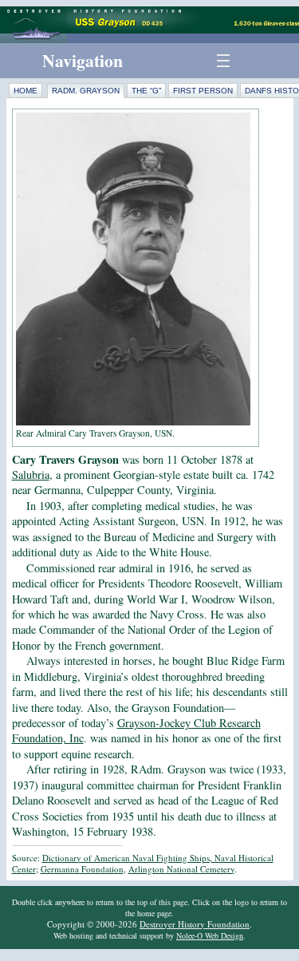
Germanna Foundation (82, 869)
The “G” (146, 90)
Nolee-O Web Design (209, 935)
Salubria (30, 474)
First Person (203, 90)
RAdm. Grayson (86, 90)
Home (25, 90)
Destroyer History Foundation (195, 924)
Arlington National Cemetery (181, 869)
